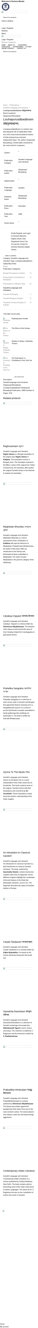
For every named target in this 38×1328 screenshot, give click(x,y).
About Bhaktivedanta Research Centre (16, 1304)
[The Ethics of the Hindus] (6, 332)
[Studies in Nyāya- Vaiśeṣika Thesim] (6, 347)
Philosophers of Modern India (14, 284)
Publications (14, 105)
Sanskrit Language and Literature (15, 108)
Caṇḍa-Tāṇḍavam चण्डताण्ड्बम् (17, 942)
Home (5, 105)
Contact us (6, 1316)
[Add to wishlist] (5, 477)
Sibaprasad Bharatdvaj (11, 116)
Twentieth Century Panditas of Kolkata (14, 304)
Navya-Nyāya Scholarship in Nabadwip (14, 278)
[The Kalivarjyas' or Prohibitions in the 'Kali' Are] (6, 364)
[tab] (19, 377)
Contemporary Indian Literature (19, 1170)
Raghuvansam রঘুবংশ (13, 446)
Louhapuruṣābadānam (23, 261)
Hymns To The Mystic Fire (16, 772)
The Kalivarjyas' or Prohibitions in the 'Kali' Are (22, 359)
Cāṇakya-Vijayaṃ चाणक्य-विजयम (18, 616)
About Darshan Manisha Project (13, 1308)
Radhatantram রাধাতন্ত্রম (20, 318)
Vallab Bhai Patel (9, 264)
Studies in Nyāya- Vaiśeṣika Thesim (22, 342)
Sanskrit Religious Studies (13, 298)
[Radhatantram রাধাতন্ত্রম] (6, 320)
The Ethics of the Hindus (21, 328)
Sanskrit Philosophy (10, 294)
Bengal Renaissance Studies (14, 273)
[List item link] (19, 1241)
